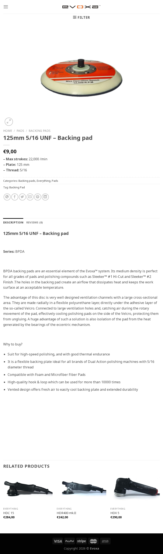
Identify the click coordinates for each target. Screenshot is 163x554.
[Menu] (5, 6)
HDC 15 (8, 513)
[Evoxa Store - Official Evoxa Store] (81, 6)
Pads (20, 131)
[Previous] (3, 503)
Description (13, 222)
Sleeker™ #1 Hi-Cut (108, 276)
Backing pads (40, 131)
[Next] (159, 503)
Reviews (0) (34, 222)
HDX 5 (114, 513)
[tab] (13, 222)
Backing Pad (17, 187)
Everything (44, 181)
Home (7, 131)
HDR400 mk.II (66, 513)
